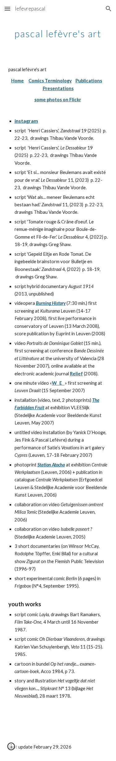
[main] (58, 32)
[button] (7, 8)
